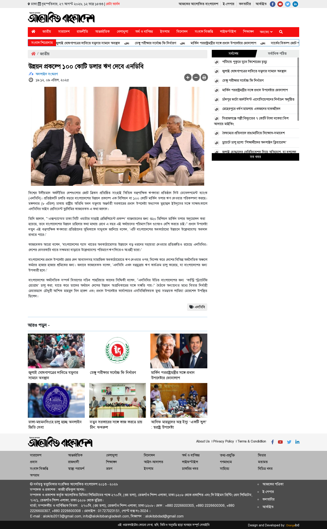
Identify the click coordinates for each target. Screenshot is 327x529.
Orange (292, 525)
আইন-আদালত (153, 462)
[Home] (33, 31)
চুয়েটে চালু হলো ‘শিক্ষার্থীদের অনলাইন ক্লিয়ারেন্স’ (254, 142)
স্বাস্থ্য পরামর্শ (76, 468)
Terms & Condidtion (251, 441)
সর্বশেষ (233, 53)
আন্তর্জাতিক (102, 31)
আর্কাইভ (261, 4)
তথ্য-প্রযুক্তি (227, 455)
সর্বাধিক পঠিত (277, 53)
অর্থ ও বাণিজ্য (144, 31)
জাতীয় (46, 31)
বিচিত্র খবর (265, 468)
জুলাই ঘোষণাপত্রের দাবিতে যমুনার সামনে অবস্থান (78, 43)
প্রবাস (33, 462)
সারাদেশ (64, 31)
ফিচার (262, 455)
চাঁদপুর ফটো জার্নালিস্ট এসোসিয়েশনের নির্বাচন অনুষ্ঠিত (258, 99)
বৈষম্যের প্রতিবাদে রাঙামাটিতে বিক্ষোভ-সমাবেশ (253, 133)
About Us (203, 441)
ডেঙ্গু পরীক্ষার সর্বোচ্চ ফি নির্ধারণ (146, 43)
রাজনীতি (82, 31)
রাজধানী (73, 462)
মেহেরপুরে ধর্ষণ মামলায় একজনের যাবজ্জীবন (251, 108)
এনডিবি (200, 307)
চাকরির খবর (190, 468)
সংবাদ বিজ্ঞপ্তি (204, 31)
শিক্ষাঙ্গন (248, 31)
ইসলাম (165, 31)
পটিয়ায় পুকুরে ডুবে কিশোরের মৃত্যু (244, 61)
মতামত (263, 462)
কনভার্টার (245, 4)
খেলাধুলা (122, 31)
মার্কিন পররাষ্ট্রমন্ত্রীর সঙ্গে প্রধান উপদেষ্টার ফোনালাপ (214, 43)
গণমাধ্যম (226, 462)
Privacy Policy (223, 441)
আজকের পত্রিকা (272, 484)
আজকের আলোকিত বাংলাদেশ (198, 4)
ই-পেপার (228, 4)
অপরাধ (34, 475)
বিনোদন (182, 31)
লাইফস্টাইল (228, 31)
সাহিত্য (224, 468)
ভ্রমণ (109, 468)
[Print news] (204, 77)
